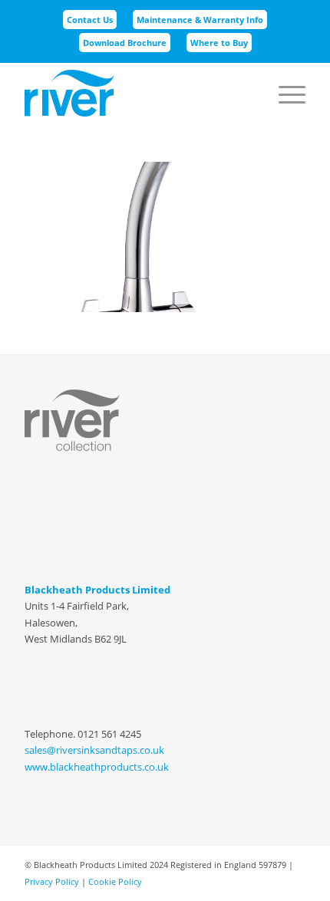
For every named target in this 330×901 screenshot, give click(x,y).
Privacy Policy (52, 881)
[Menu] (284, 77)
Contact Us (90, 19)
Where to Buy (219, 42)
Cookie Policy (115, 881)
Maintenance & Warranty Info (200, 19)
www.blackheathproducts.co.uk (97, 767)
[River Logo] (137, 92)
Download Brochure (125, 42)
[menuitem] (90, 20)
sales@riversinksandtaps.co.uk (94, 750)
